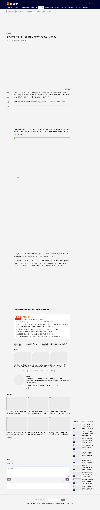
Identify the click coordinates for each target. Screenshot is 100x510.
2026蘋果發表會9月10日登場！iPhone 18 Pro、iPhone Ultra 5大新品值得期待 (87, 474)
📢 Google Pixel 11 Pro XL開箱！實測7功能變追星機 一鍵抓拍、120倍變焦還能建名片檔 (42, 324)
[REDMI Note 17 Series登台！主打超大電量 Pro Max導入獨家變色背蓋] (77, 467)
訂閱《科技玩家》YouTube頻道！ (34, 319)
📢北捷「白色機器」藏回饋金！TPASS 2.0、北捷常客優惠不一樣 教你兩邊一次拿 (40, 329)
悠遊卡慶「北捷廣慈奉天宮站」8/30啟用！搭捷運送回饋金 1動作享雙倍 (88, 454)
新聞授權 (38, 503)
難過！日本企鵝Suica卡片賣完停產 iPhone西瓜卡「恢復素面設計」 (58, 366)
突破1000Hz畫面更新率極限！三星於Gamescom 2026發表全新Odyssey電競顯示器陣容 (16, 433)
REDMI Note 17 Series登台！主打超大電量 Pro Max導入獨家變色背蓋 (87, 467)
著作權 (47, 503)
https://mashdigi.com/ (52, 386)
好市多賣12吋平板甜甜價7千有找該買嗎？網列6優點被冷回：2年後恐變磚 (38, 412)
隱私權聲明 (52, 503)
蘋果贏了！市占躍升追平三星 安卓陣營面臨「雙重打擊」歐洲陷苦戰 (40, 366)
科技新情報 (71, 7)
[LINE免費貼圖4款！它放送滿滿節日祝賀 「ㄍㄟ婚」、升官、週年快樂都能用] (77, 447)
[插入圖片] (64, 479)
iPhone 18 (17, 349)
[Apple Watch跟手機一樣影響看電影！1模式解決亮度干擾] (16, 403)
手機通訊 (16, 7)
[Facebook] (36, 500)
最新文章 (9, 7)
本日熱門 (76, 421)
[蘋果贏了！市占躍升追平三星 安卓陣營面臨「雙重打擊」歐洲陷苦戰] (40, 357)
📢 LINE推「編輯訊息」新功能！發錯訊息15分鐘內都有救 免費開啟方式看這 (38, 336)
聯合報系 (58, 503)
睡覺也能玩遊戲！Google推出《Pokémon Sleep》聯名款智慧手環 (59, 433)
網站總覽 (72, 503)
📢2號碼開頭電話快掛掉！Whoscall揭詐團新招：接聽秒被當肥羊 (35, 334)
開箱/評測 (34, 7)
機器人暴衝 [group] (29, 11)
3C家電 (41, 7)
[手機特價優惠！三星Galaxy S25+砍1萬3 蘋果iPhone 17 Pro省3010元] (77, 440)
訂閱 (62, 500)
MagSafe (18, 370)
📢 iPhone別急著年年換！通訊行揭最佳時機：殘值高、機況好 (34, 332)
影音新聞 (85, 7)
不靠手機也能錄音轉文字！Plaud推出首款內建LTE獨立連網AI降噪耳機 (38, 433)
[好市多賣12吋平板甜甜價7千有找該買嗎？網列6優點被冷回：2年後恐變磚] (38, 403)
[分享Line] (8, 97)
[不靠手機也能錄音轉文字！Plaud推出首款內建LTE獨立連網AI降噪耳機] (38, 424)
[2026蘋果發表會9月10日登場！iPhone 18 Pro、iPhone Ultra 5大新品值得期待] (77, 474)
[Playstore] (43, 500)
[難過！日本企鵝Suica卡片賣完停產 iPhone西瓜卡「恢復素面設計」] (58, 357)
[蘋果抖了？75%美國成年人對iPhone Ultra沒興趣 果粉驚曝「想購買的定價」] (22, 357)
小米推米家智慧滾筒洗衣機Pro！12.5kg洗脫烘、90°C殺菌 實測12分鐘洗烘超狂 (59, 412)
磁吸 (30, 370)
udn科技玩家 (8, 33)
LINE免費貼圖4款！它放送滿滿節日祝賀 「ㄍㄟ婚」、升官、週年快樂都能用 (87, 447)
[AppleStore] (46, 500)
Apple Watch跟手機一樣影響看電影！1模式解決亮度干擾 (16, 412)
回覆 (67, 479)
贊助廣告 (9, 437)
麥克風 (36, 370)
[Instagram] (38, 500)
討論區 (8, 460)
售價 (52, 370)
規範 (9, 479)
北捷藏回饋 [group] (10, 11)
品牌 (47, 370)
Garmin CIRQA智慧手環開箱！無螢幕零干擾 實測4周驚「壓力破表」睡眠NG (88, 481)
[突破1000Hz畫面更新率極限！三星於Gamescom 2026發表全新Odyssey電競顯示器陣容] (16, 424)
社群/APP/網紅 (25, 7)
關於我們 (67, 503)
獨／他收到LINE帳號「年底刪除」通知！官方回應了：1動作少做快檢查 (88, 426)
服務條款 (44, 503)
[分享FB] (8, 92)
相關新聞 (9, 394)
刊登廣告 (27, 503)
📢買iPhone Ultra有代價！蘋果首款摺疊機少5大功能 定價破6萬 (35, 327)
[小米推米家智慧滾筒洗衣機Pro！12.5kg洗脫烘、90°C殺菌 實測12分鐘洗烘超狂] (59, 403)
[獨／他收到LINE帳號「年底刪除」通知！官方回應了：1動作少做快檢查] (77, 426)
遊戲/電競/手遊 (49, 7)
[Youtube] (89, 3)
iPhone (24, 370)
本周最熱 (83, 421)
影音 (42, 370)
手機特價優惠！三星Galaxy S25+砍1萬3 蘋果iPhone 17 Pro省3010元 (87, 440)
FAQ (31, 503)
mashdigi (31, 310)
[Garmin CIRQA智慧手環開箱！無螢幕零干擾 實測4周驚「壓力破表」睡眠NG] (77, 481)
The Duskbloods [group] (47, 11)
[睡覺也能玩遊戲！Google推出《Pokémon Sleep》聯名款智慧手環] (59, 424)
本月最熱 (90, 421)
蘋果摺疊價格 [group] (20, 11)
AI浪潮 (57, 7)
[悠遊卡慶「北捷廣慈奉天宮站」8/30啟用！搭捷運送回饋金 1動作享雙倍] (77, 454)
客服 (34, 503)
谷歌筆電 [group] (37, 11)
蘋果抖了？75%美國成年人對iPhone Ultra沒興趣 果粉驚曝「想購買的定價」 (22, 366)
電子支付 (78, 7)
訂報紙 (62, 503)
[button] (91, 3)
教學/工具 (63, 7)
